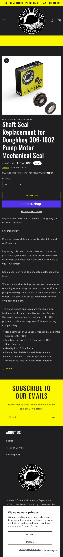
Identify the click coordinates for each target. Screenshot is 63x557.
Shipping (5, 167)
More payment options (31, 211)
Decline (30, 542)
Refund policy (13, 454)
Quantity (6, 178)
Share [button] (9, 368)
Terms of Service (15, 448)
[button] (3, 21)
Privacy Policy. (30, 526)
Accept (30, 534)
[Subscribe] (53, 417)
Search (10, 441)
